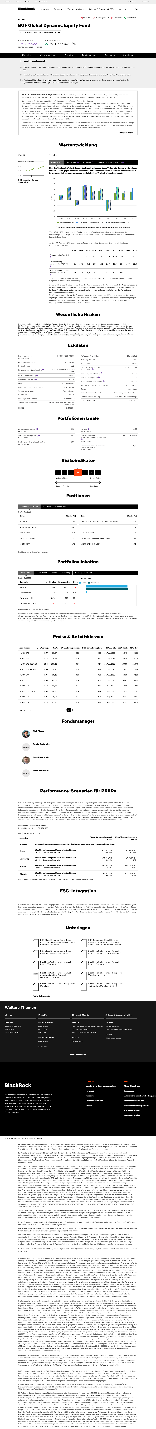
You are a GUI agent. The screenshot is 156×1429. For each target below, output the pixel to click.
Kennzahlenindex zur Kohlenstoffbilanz (49, 1387)
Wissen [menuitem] (122, 9)
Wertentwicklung (48, 55)
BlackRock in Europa (12, 1032)
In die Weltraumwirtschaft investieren (119, 1029)
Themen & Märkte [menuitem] (76, 9)
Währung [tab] (66, 573)
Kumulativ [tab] (87, 162)
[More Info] (78, 162)
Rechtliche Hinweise (85, 101)
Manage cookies (132, 1115)
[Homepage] (18, 1087)
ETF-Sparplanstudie (112, 1026)
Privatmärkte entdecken (80, 1029)
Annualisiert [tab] (72, 162)
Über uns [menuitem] (44, 9)
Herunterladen (132, 18)
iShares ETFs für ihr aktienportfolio (84, 1032)
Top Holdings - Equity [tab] (29, 506)
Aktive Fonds (42, 1029)
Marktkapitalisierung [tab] (83, 573)
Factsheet (118, 18)
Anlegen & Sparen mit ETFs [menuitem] (101, 9)
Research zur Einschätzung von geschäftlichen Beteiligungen (87, 1387)
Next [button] (75, 710)
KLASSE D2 (24, 680)
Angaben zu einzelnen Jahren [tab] (110, 162)
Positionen (110, 55)
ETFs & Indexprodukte (113, 1038)
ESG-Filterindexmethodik (122, 1387)
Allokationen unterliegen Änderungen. (33, 609)
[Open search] (137, 9)
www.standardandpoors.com (81, 1365)
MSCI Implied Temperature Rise (46, 1389)
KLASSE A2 (24, 653)
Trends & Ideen (77, 1041)
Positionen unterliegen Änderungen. (33, 552)
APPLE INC (24, 522)
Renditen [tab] (54, 155)
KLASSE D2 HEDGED (28, 691)
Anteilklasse (25, 648)
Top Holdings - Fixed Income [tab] (54, 506)
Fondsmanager (89, 55)
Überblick (26, 55)
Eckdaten (69, 55)
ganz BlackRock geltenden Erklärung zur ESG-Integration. (52, 912)
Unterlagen (128, 55)
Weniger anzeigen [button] (126, 132)
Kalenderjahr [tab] (56, 162)
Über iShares (9, 1029)
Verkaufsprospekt (102, 18)
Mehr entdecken (78, 1055)
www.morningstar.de (59, 1362)
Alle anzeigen (43, 1026)
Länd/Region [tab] (41, 573)
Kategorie (24, 582)
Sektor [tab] (54, 573)
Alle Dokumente (42, 996)
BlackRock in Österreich (13, 1026)
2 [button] (72, 710)
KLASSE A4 (24, 675)
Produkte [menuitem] (58, 9)
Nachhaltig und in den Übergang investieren (87, 1026)
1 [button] (68, 710)
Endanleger (132, 2)
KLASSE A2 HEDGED (28, 664)
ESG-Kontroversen (25, 1389)
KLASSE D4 (24, 697)
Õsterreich (146, 2)
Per (19, 833)
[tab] (32, 168)
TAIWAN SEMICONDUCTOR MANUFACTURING (100, 522)
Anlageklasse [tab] (26, 573)
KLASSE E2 (24, 702)
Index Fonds (42, 1032)
